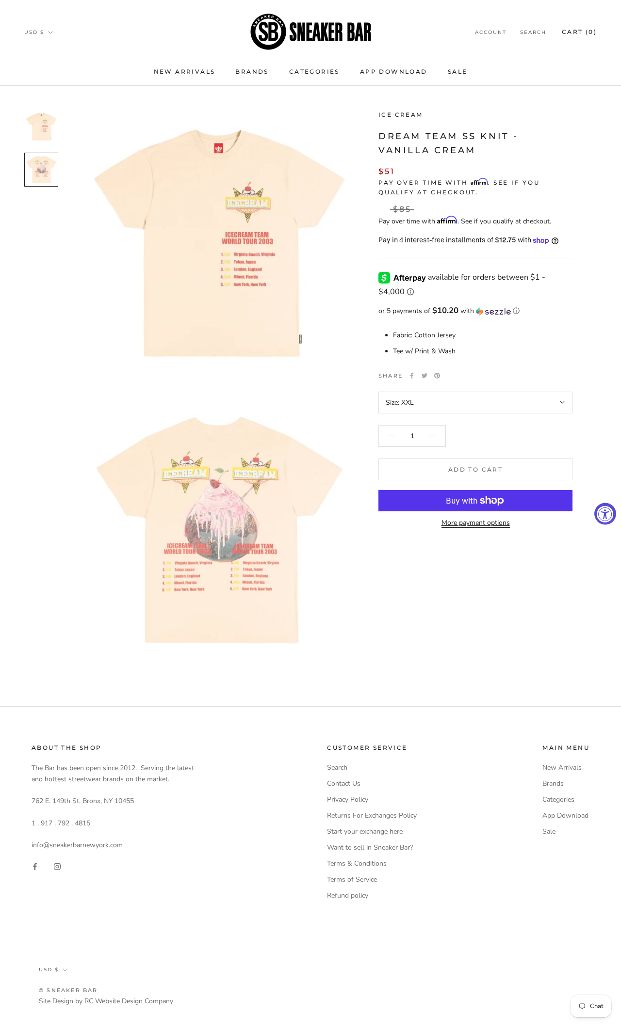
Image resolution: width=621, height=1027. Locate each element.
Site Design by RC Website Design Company (106, 1001)
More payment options (475, 522)
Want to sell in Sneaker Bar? (370, 847)
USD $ (34, 32)
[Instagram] (57, 865)
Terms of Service (352, 879)
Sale (458, 71)
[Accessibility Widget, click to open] (605, 513)
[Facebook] (412, 376)
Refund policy (347, 895)
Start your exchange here (365, 831)
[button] (475, 311)
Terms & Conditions (357, 863)
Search (533, 32)
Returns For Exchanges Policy (372, 815)
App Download (393, 71)
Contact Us (343, 783)
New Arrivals (184, 71)
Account (491, 32)
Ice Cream (400, 114)
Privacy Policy (347, 799)
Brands (251, 71)
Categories (314, 71)
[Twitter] (424, 376)
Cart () (579, 31)
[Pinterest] (437, 376)
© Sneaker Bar (68, 990)
